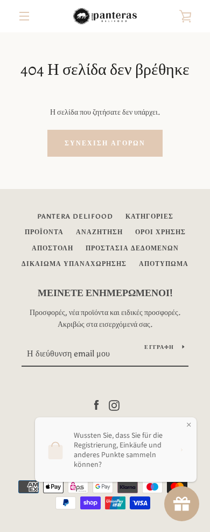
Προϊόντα (44, 232)
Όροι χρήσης (160, 232)
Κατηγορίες (149, 216)
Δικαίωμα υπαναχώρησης (74, 264)
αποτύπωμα (163, 264)
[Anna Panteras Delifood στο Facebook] (96, 404)
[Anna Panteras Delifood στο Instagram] (114, 404)
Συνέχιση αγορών (105, 143)
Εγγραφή (159, 347)
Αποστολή (52, 248)
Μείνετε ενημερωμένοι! (105, 293)
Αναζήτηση (99, 232)
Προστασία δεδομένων (132, 248)
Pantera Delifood (75, 216)
